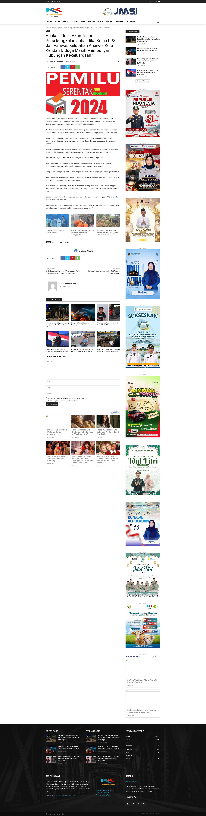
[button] (157, 21)
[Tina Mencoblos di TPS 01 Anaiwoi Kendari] (57, 220)
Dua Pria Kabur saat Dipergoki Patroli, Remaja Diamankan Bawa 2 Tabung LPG (57, 325)
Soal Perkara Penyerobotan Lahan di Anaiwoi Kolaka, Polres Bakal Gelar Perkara (107, 233)
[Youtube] (159, 1)
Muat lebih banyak (142, 81)
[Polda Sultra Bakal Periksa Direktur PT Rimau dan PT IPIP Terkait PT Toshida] (108, 339)
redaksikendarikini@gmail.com (64, 796)
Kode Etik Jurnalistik (102, 792)
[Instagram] (150, 1)
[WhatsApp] (77, 67)
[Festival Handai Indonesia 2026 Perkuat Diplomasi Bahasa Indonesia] (57, 339)
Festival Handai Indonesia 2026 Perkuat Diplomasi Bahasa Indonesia (147, 72)
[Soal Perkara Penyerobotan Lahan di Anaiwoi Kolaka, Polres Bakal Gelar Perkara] (108, 220)
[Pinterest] (72, 67)
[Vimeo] (156, 1)
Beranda (48, 28)
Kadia (60, 242)
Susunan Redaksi (131, 781)
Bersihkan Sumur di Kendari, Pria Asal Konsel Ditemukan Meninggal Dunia (82, 233)
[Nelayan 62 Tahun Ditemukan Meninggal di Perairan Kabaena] (83, 312)
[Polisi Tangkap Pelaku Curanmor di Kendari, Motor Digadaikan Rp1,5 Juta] (108, 312)
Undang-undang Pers (103, 795)
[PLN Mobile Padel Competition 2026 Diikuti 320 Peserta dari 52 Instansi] (83, 339)
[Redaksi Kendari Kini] (47, 62)
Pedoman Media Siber (103, 790)
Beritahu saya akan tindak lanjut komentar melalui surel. (66, 398)
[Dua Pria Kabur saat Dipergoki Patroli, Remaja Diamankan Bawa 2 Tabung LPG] (57, 312)
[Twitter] (153, 1)
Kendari (66, 242)
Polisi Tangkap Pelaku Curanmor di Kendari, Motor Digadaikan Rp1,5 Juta (148, 61)
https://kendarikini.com (66, 286)
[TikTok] (138, 804)
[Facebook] (147, 1)
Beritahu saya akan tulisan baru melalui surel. (63, 401)
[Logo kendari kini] (63, 12)
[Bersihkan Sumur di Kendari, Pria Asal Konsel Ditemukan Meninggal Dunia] (82, 220)
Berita (54, 28)
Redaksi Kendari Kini (57, 61)
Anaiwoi (54, 242)
